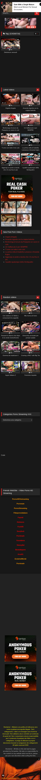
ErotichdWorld (20, 559)
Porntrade (20, 536)
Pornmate (20, 504)
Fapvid (20, 517)
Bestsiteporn (20, 550)
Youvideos (20, 540)
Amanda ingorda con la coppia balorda (19, 239)
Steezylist (20, 545)
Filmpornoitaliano (21, 513)
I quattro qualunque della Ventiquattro (19, 262)
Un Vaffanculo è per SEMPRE (16, 247)
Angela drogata (11, 237)
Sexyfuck (20, 531)
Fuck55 (20, 527)
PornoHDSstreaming (20, 499)
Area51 (20, 554)
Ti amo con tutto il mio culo (15, 249)
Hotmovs (20, 522)
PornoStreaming (20, 508)
